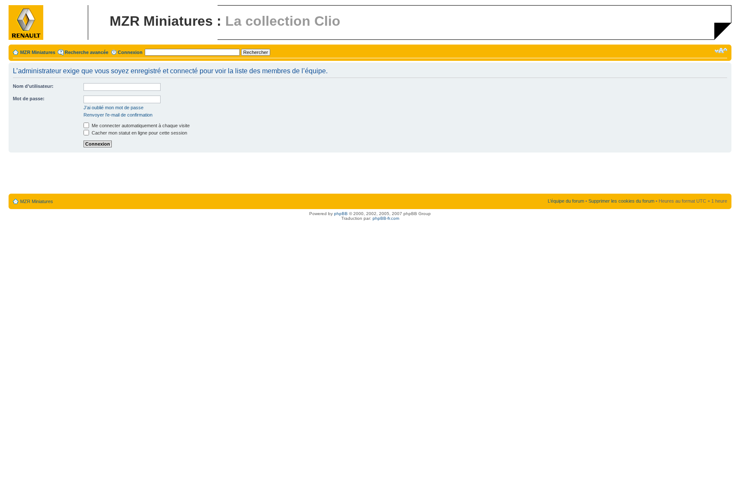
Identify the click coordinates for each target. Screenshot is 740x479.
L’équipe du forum (566, 201)
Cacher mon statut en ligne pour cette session (138, 132)
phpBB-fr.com (386, 218)
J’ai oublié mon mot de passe (113, 107)
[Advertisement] (370, 173)
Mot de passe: (29, 98)
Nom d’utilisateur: (33, 86)
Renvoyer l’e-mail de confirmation (118, 114)
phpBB (341, 213)
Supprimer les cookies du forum (621, 201)
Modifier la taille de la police (721, 50)
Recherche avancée (86, 52)
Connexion (130, 52)
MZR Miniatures (37, 52)
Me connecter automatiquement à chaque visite (140, 125)
